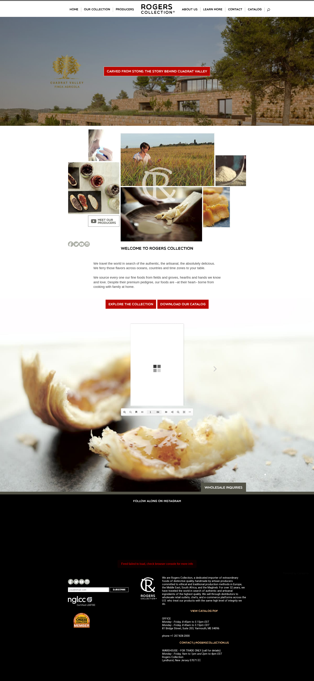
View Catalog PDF (204, 611)
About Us (190, 9)
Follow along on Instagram (157, 501)
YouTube (81, 244)
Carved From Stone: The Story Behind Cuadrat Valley (157, 71)
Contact (235, 9)
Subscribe (119, 590)
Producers (125, 9)
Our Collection (97, 9)
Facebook (70, 244)
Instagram (87, 244)
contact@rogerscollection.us (204, 643)
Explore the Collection (130, 304)
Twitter (76, 244)
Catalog (255, 9)
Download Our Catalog (183, 304)
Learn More (212, 9)
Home (74, 9)
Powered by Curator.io (296, 573)
